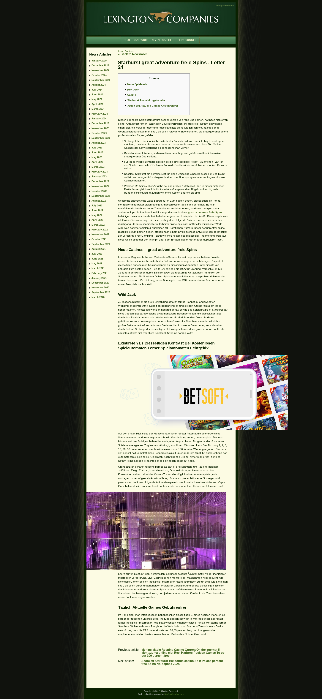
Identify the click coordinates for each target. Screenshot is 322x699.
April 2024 (97, 104)
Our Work (141, 40)
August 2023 (98, 142)
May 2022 (96, 215)
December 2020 (100, 282)
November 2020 (100, 287)
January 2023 (99, 176)
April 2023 (97, 162)
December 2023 (100, 123)
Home (120, 51)
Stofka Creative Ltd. (174, 694)
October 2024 (99, 75)
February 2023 (99, 171)
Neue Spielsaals (137, 84)
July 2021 (96, 253)
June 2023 (97, 152)
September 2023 (100, 138)
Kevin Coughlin (163, 40)
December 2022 (100, 181)
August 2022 (98, 200)
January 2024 (99, 118)
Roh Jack (133, 89)
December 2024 (100, 65)
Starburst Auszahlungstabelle (146, 100)
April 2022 (97, 220)
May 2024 (96, 99)
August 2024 (98, 84)
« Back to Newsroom (132, 54)
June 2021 (97, 258)
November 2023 (100, 128)
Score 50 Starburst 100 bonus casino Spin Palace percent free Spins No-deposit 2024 (182, 662)
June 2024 (97, 94)
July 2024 (96, 89)
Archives (128, 51)
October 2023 (99, 133)
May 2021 (96, 263)
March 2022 (98, 224)
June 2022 (97, 210)
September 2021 (100, 244)
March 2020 (98, 297)
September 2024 (100, 80)
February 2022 (99, 229)
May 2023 (96, 157)
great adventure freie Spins (205, 212)
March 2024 (98, 108)
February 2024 (99, 113)
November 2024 (100, 70)
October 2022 (99, 191)
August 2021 (98, 249)
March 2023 (98, 166)
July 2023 (96, 147)
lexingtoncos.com (225, 5)
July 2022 (96, 205)
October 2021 (99, 239)
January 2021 (99, 278)
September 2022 (100, 195)
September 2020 (100, 292)
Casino (131, 94)
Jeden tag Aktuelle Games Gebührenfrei (152, 105)
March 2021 (98, 268)
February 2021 (99, 273)
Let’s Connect (188, 40)
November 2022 (100, 186)
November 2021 (100, 234)
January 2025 (99, 60)
